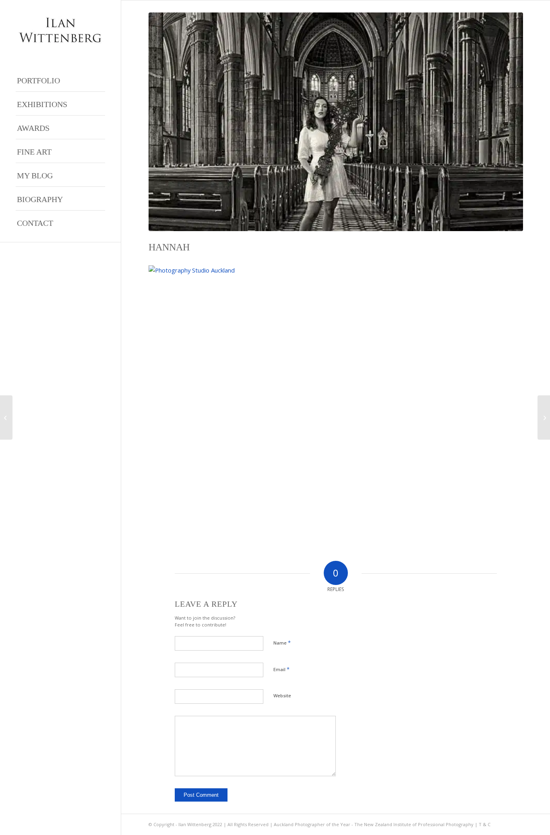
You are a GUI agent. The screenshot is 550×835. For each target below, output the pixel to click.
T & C (484, 824)
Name (282, 642)
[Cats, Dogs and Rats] (544, 417)
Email (281, 669)
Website (282, 695)
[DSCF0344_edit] (336, 121)
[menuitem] (60, 80)
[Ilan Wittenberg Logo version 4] (60, 30)
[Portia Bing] (6, 417)
